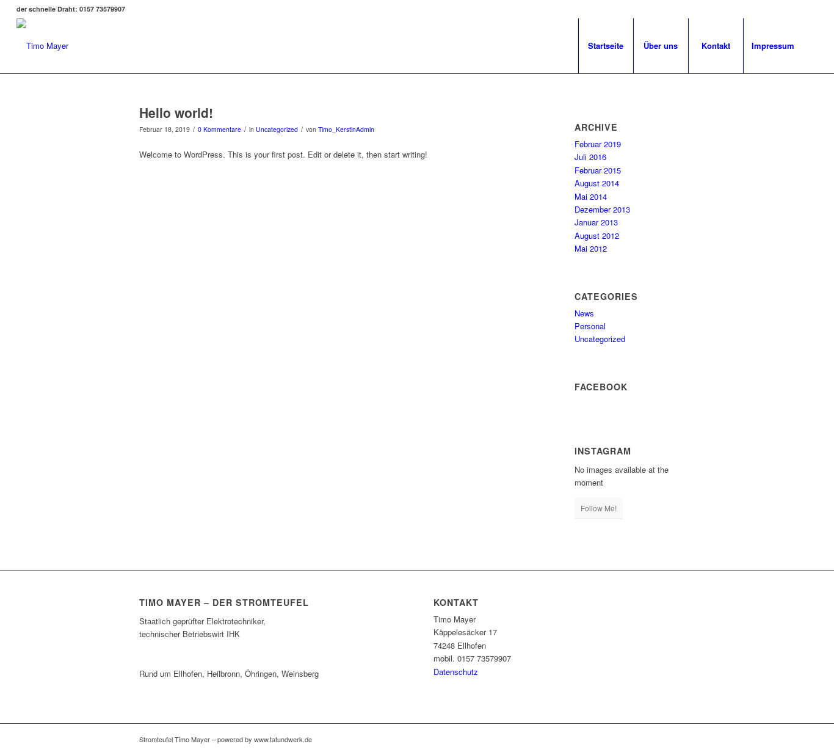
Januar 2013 (596, 222)
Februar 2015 (598, 170)
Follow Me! (599, 508)
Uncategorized (277, 129)
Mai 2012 (591, 248)
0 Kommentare (219, 129)
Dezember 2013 (602, 209)
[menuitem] (605, 45)
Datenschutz (455, 671)
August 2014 (597, 183)
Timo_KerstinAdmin (346, 129)
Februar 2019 (598, 144)
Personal (590, 326)
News (584, 313)
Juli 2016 (590, 156)
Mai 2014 (591, 196)
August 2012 (597, 235)
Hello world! (176, 112)
